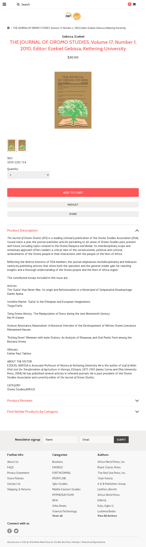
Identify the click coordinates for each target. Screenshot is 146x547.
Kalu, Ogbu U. (106, 506)
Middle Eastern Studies (66, 489)
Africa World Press (109, 495)
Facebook (9, 531)
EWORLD (57, 467)
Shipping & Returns (19, 489)
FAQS (10, 467)
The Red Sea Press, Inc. (112, 473)
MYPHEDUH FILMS (63, 495)
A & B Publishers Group (112, 484)
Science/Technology (64, 511)
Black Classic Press (109, 467)
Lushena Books (107, 511)
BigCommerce (99, 542)
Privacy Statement (18, 473)
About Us (12, 462)
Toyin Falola (105, 478)
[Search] (18, 4)
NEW (55, 500)
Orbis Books (59, 506)
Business (57, 462)
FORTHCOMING (61, 473)
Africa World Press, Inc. (111, 462)
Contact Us (14, 484)
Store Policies (15, 478)
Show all (57, 515)
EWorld (102, 500)
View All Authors (107, 515)
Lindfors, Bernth (107, 489)
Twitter (16, 531)
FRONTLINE (59, 478)
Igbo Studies (60, 484)
